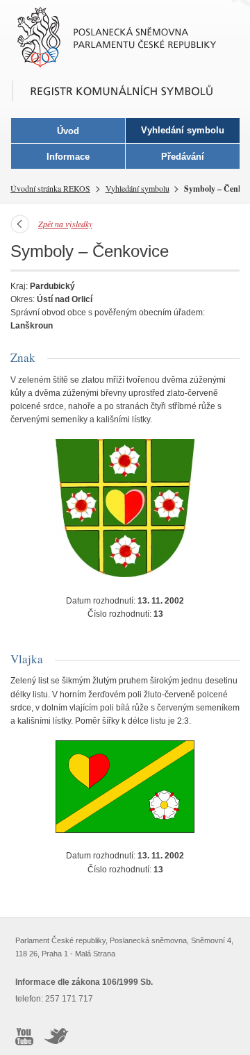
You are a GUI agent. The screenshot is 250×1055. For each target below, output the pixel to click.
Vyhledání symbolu (137, 188)
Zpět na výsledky (65, 223)
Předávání (182, 156)
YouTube (24, 1036)
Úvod (68, 131)
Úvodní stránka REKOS (50, 188)
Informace (68, 156)
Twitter (56, 1036)
